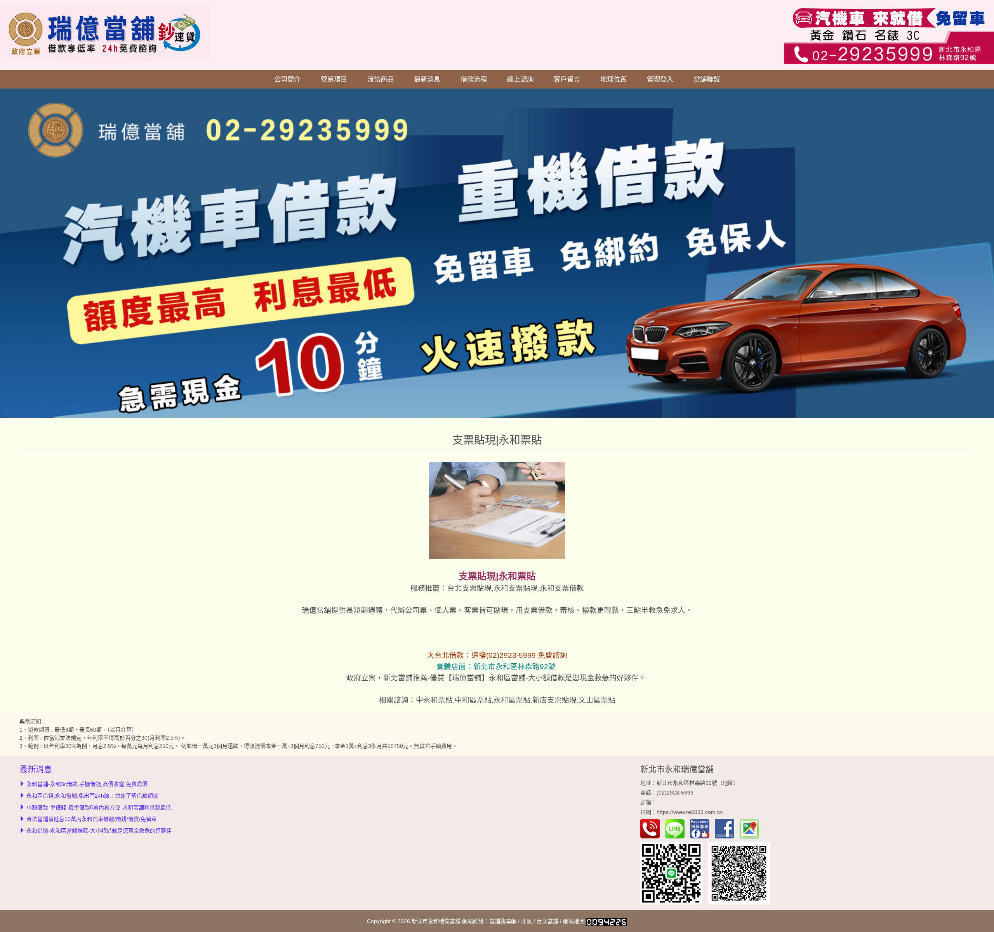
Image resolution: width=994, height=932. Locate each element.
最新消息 (427, 79)
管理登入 (660, 79)
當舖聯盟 (706, 79)
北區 (526, 921)
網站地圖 (574, 921)
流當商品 (380, 79)
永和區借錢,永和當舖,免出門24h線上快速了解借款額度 (92, 796)
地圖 (728, 783)
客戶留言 (567, 79)
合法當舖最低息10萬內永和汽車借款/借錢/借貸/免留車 (91, 819)
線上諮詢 (520, 79)
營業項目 (334, 79)
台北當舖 (547, 921)
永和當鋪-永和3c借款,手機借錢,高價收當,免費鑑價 (87, 784)
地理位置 (613, 79)
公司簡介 (287, 79)
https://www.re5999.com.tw (690, 812)
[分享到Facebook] (726, 828)
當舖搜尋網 (502, 921)
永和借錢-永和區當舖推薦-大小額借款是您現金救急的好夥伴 (99, 831)
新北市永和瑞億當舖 (677, 769)
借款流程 (474, 79)
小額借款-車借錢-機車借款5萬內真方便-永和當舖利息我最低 (98, 807)
